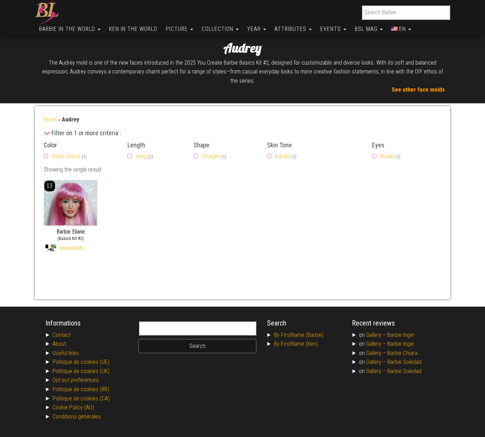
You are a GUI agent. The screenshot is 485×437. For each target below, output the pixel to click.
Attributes (291, 29)
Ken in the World (133, 29)
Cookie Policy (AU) (73, 407)
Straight (211, 156)
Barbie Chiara (402, 353)
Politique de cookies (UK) (81, 371)
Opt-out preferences (76, 380)
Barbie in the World (68, 29)
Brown (387, 156)
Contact (62, 335)
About (59, 343)
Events (331, 29)
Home (50, 119)
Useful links (66, 353)
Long (141, 156)
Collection (218, 29)
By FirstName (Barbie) (298, 335)
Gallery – (376, 335)
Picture (178, 29)
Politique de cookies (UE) (81, 362)
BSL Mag (367, 29)
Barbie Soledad (404, 362)
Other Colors (66, 156)
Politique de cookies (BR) (81, 389)
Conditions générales (77, 416)
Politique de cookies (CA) (81, 398)
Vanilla (282, 156)
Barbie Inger (400, 335)
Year (254, 29)
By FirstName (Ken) (296, 343)
